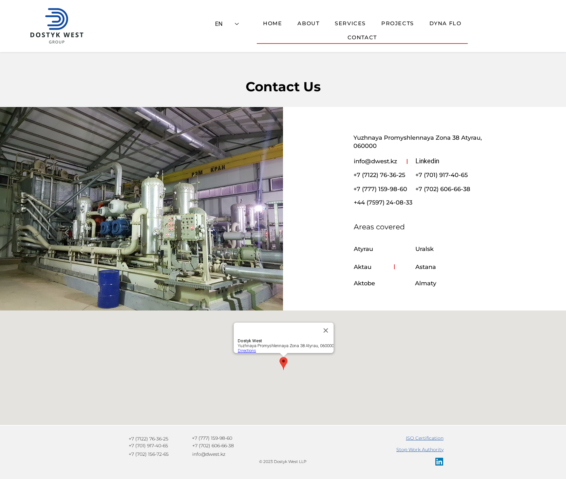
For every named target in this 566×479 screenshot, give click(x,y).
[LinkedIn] (439, 462)
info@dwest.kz (375, 161)
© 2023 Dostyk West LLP (283, 461)
